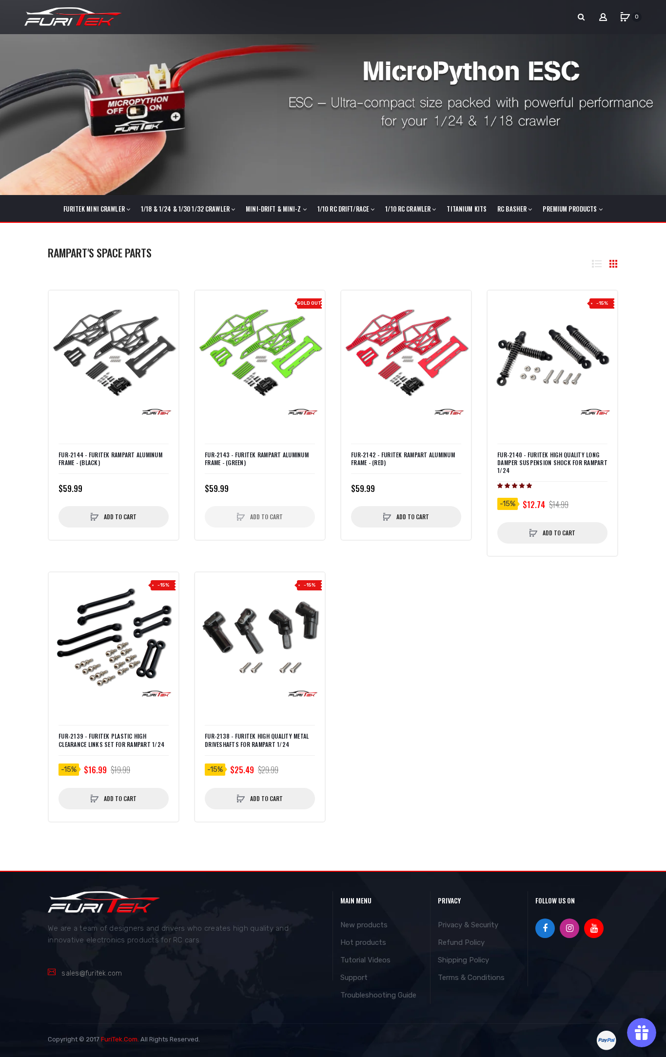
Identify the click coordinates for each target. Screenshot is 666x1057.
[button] (515, 485)
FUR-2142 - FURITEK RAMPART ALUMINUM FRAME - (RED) (403, 459)
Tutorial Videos (365, 960)
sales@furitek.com (91, 973)
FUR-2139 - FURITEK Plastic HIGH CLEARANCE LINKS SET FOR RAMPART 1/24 (111, 740)
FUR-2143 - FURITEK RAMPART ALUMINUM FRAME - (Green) (257, 459)
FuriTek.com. (120, 1039)
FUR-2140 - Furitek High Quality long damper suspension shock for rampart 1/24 (552, 462)
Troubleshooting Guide (378, 995)
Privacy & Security (468, 924)
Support (354, 977)
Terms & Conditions (471, 977)
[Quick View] (61, 322)
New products (364, 924)
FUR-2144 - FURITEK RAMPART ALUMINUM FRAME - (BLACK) (110, 459)
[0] (625, 17)
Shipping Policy (463, 960)
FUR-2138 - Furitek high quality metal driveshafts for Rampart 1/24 (257, 740)
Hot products (363, 942)
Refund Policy (461, 942)
